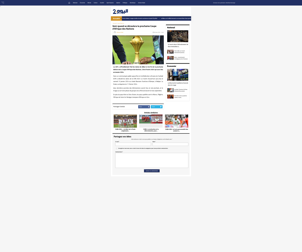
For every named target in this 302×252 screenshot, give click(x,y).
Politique (125, 3)
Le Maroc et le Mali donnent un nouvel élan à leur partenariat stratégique (167, 18)
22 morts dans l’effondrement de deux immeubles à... (178, 45)
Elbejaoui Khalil (120, 32)
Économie (82, 3)
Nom (154, 141)
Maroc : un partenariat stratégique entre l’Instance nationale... (181, 58)
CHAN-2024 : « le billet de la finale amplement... (125, 130)
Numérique (132, 3)
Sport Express (110, 3)
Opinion (118, 3)
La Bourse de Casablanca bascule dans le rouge (178, 84)
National (75, 3)
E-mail (117, 141)
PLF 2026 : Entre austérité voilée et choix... (180, 96)
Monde (89, 3)
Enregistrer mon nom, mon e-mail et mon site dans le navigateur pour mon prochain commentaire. (143, 148)
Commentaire (119, 152)
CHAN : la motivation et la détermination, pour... (151, 130)
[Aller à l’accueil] (120, 11)
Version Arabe (141, 3)
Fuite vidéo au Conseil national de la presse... (179, 52)
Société (102, 3)
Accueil (114, 23)
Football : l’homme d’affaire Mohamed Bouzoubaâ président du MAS (180, 90)
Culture (95, 3)
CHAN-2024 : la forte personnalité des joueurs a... (176, 130)
